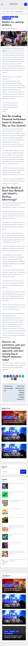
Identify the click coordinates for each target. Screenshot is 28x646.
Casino (12, 16)
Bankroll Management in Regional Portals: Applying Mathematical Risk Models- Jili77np (13, 422)
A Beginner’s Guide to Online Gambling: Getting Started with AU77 (13, 455)
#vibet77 (14, 28)
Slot (16, 16)
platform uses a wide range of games (16, 517)
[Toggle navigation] (2, 4)
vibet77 (4, 50)
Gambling (11, 416)
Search (4, 467)
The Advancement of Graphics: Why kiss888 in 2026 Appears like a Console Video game (16, 527)
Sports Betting (7, 18)
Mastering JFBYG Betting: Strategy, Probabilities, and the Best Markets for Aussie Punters (16, 552)
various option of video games (15, 542)
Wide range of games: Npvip (15, 508)
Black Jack (5, 16)
